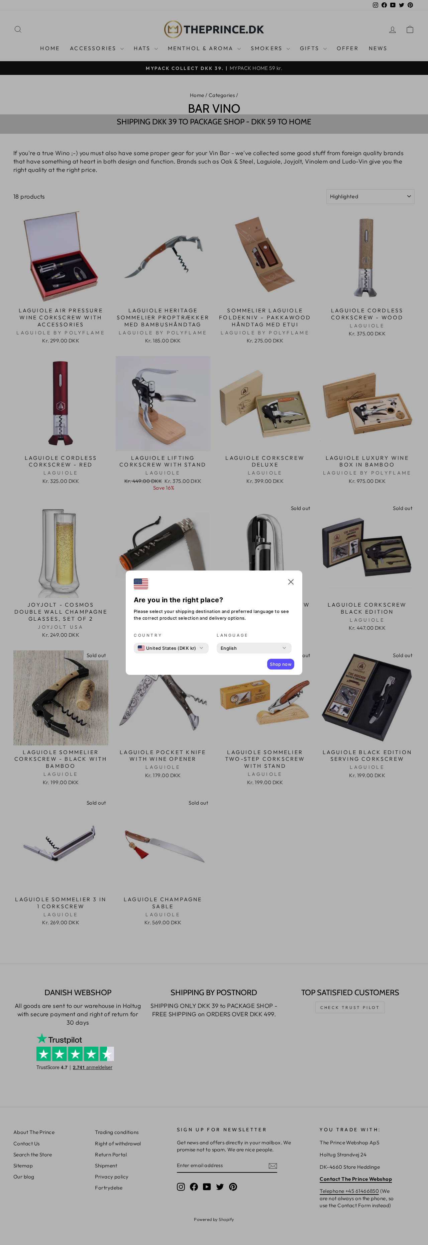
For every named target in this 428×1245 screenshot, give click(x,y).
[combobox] (167, 648)
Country (148, 635)
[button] (291, 583)
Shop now (281, 664)
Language (232, 635)
